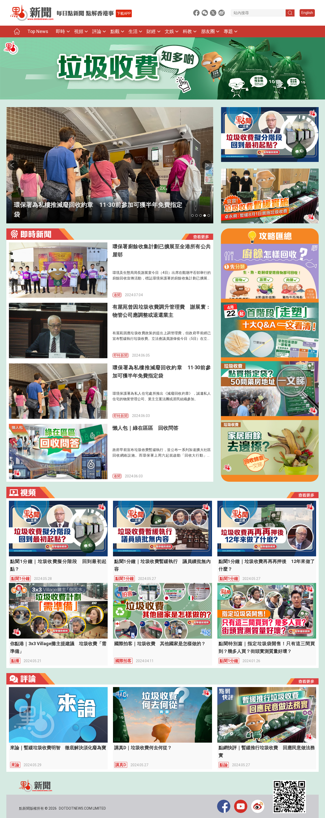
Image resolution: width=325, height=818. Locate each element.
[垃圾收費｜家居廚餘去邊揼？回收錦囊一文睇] (270, 447)
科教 (187, 31)
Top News (37, 31)
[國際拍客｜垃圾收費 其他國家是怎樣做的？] (162, 611)
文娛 (169, 31)
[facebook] (225, 806)
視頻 (78, 31)
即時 (60, 31)
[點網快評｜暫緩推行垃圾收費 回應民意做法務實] (266, 715)
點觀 (115, 31)
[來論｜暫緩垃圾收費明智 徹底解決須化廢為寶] (58, 715)
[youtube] (242, 806)
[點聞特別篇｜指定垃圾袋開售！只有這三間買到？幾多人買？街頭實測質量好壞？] (266, 611)
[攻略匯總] (270, 237)
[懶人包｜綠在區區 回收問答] (109, 165)
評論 (96, 31)
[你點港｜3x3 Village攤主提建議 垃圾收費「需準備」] (58, 611)
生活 (133, 31)
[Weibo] (221, 13)
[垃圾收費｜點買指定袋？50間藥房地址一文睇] (270, 388)
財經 (151, 31)
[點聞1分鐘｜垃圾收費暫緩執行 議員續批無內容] (162, 528)
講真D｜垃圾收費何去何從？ (143, 747)
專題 (228, 31)
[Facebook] (196, 13)
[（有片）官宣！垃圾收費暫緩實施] (270, 196)
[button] (192, 215)
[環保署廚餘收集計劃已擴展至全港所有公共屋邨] (58, 270)
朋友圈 (208, 31)
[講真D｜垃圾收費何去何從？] (162, 715)
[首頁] (17, 31)
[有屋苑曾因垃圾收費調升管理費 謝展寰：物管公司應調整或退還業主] (58, 330)
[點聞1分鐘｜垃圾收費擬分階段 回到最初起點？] (270, 134)
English (307, 13)
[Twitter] (213, 13)
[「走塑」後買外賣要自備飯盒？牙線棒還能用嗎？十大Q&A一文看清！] (270, 330)
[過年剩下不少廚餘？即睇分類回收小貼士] (270, 271)
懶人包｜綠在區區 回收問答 (53, 214)
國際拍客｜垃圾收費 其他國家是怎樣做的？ (160, 643)
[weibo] (259, 806)
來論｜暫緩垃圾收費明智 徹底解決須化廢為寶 (58, 747)
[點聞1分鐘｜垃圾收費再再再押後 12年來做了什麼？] (266, 528)
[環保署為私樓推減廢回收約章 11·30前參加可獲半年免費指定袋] (58, 391)
